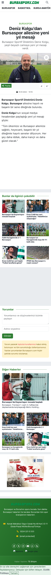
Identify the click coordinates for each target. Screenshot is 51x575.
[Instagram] (23, 546)
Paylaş (8, 86)
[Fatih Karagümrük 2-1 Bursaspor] (13, 229)
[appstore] (18, 552)
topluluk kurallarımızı (27, 344)
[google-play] (31, 552)
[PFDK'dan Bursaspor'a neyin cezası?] (38, 252)
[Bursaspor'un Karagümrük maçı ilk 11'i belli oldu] (38, 229)
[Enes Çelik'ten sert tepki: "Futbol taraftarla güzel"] (13, 252)
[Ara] (47, 2)
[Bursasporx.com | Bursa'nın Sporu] (24, 2)
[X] (19, 546)
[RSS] (37, 546)
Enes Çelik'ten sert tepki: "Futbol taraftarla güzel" (12, 262)
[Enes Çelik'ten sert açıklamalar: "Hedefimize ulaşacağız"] (38, 206)
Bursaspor (25, 23)
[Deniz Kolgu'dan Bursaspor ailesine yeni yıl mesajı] (25, 68)
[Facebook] (14, 546)
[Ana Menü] (3, 2)
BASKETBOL (24, 8)
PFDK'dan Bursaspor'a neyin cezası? (36, 262)
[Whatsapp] (32, 546)
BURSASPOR (8, 8)
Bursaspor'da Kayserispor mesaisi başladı (13, 215)
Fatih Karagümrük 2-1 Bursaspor (11, 239)
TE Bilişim (32, 561)
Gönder (7, 336)
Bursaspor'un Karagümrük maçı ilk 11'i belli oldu (37, 240)
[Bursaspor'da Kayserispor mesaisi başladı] (13, 206)
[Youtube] (28, 546)
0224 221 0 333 (27, 531)
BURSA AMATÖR (42, 8)
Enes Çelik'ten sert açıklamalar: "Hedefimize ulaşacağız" (37, 216)
